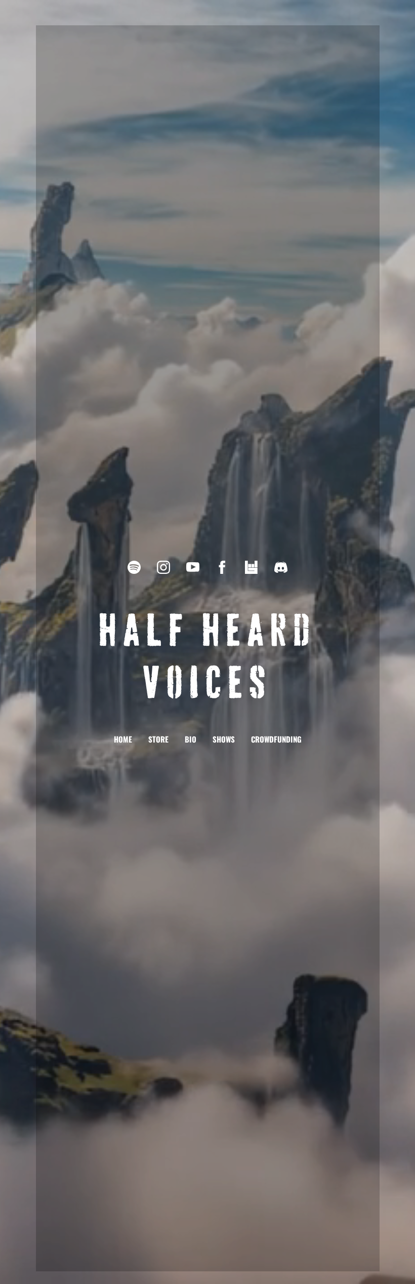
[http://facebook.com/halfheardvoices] (222, 567)
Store (158, 739)
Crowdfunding (276, 739)
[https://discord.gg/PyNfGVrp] (280, 567)
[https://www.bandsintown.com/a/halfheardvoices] (251, 567)
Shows (224, 739)
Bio (190, 739)
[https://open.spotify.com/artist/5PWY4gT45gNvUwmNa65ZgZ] (134, 567)
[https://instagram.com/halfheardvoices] (163, 567)
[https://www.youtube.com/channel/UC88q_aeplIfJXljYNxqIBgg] (192, 567)
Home (123, 739)
